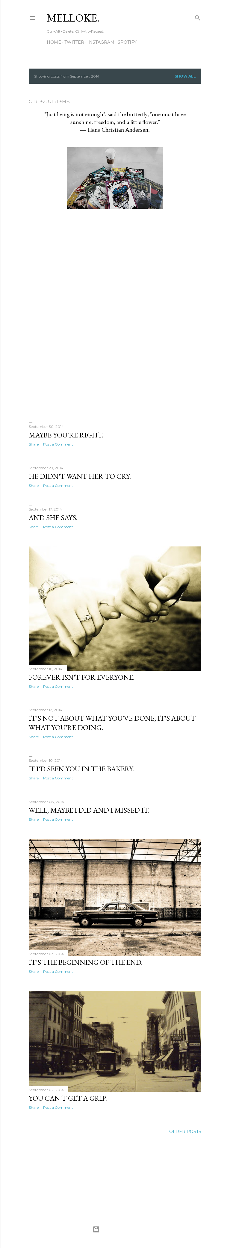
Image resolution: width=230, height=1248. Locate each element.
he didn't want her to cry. (80, 476)
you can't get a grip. (68, 1098)
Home (54, 42)
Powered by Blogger (119, 1229)
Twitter (74, 42)
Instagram (100, 42)
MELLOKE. (73, 18)
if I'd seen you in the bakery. (81, 768)
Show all (185, 76)
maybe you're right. (66, 435)
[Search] (197, 16)
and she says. (53, 517)
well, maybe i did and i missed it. (89, 810)
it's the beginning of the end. (86, 962)
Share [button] (34, 444)
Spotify (127, 42)
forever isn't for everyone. (81, 677)
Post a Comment (58, 444)
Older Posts (185, 1131)
